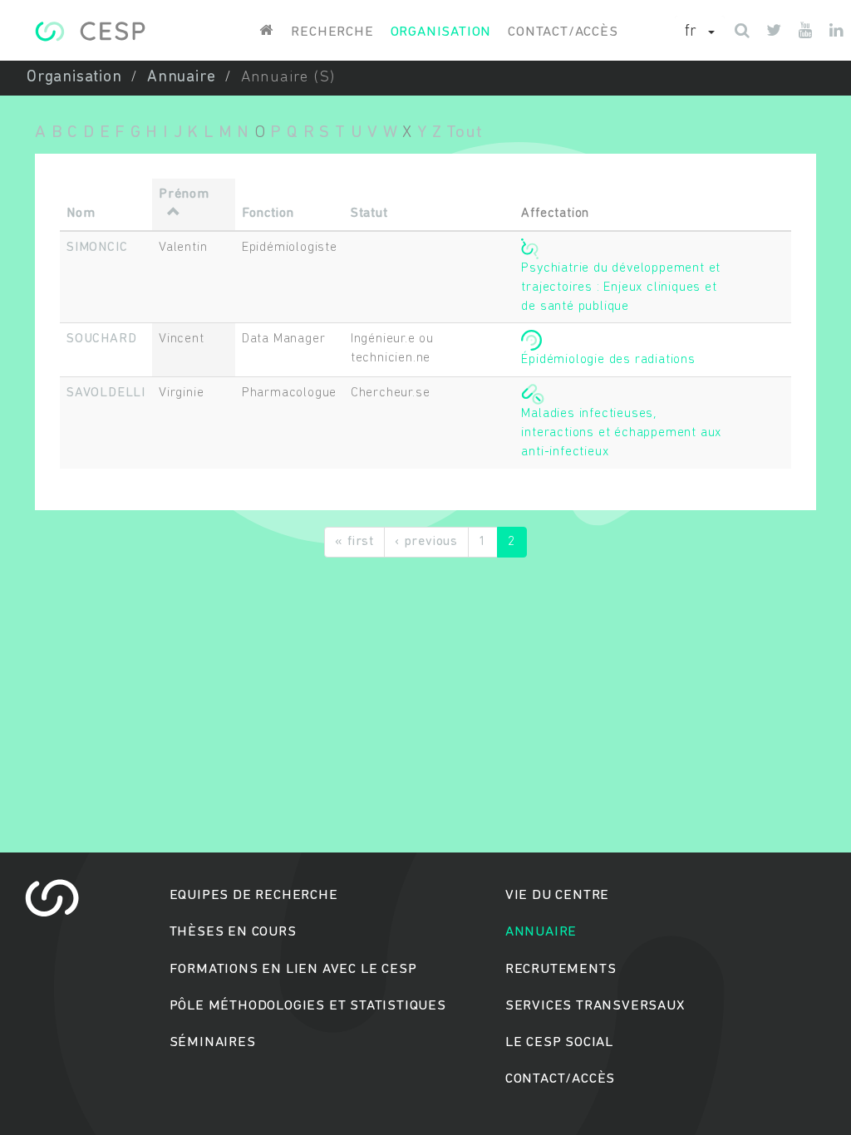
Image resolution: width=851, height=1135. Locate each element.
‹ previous (426, 541)
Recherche (332, 32)
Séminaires (213, 1042)
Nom (80, 213)
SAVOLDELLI (105, 393)
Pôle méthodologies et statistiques (308, 1006)
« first (354, 541)
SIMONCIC (96, 247)
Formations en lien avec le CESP (293, 969)
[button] (700, 32)
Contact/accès (562, 32)
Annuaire (181, 78)
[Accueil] (90, 31)
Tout (464, 132)
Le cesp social (559, 1042)
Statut (369, 213)
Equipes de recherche (254, 895)
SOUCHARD (101, 339)
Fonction (268, 213)
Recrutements (561, 969)
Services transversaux (595, 1006)
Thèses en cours (233, 932)
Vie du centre (557, 895)
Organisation (441, 32)
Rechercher (426, 631)
